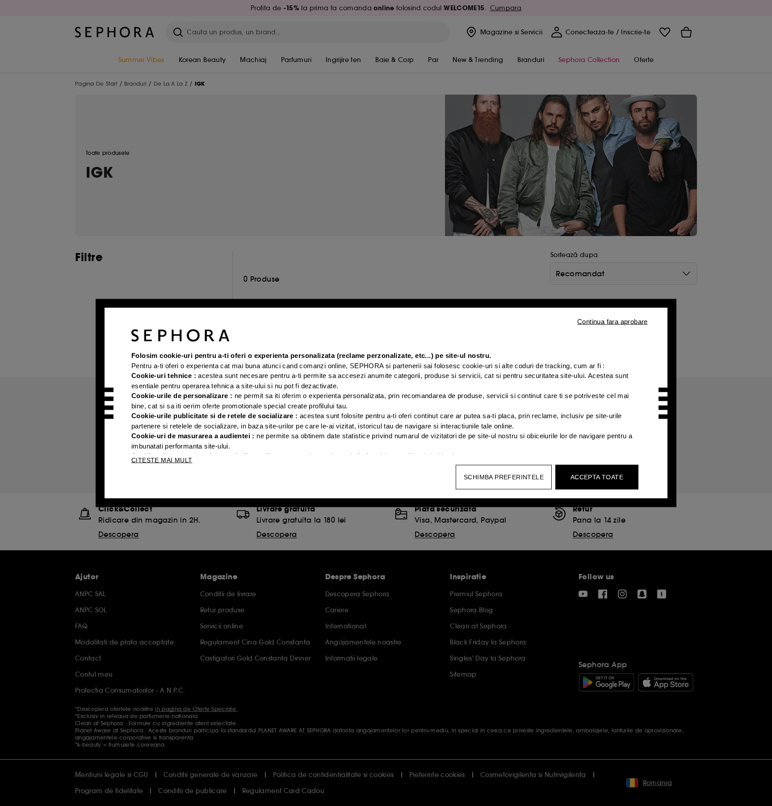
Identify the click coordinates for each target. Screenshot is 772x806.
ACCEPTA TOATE (597, 477)
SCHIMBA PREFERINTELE (504, 477)
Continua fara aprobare (612, 321)
